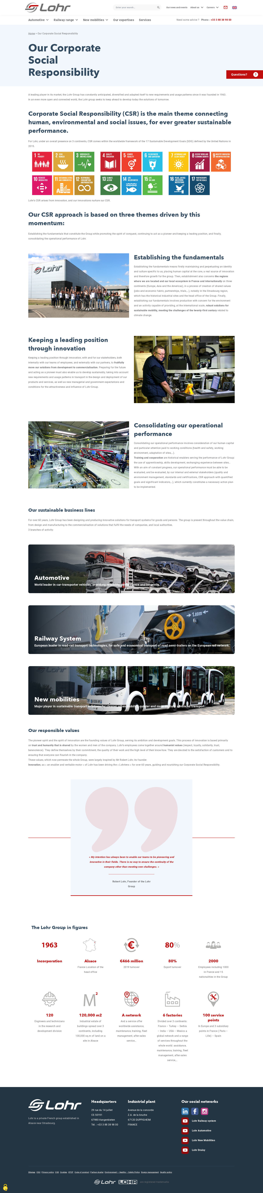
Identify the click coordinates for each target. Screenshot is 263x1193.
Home (31, 33)
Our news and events (176, 7)
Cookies (63, 1172)
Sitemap (31, 1172)
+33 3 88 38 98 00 (221, 19)
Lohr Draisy (198, 1150)
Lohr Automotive (201, 1130)
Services (145, 20)
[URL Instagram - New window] (204, 1111)
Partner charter (96, 1172)
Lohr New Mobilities (203, 1140)
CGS (57, 1172)
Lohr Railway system (203, 1120)
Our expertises (123, 20)
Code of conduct (82, 1172)
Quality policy (166, 1172)
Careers (211, 7)
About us (194, 7)
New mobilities (93, 20)
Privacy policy (48, 1172)
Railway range (64, 20)
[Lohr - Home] (48, 7)
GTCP (70, 1172)
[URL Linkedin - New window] (185, 1111)
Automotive (36, 20)
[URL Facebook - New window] (194, 1111)
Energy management (150, 1172)
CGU (38, 1172)
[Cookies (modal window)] (5, 1188)
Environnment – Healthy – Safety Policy (122, 1172)
